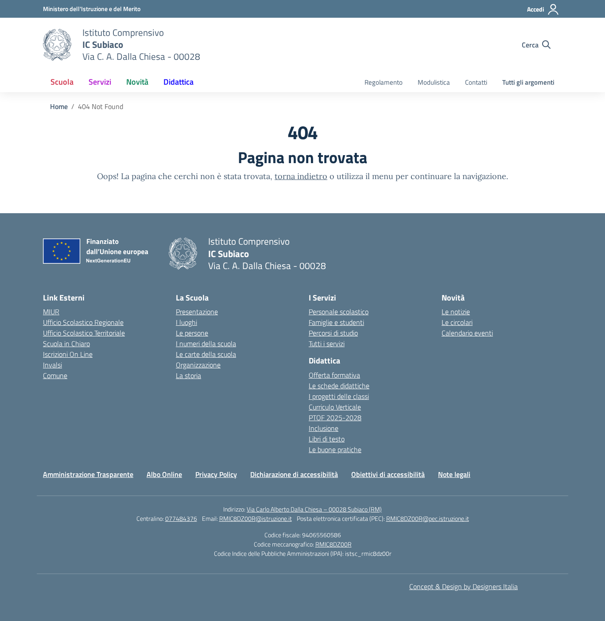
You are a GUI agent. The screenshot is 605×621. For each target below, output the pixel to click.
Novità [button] (137, 82)
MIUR (51, 311)
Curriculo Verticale (335, 407)
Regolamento (384, 82)
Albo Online (164, 474)
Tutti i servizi (327, 343)
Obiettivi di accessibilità (388, 474)
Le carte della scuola (206, 354)
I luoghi (186, 322)
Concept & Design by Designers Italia (463, 586)
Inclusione (323, 428)
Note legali (454, 474)
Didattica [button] (178, 82)
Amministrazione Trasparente (88, 474)
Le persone (192, 333)
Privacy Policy (216, 474)
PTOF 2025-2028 (335, 417)
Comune (55, 375)
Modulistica (434, 82)
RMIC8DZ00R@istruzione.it (255, 518)
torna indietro (301, 176)
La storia (188, 375)
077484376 (181, 518)
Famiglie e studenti (336, 322)
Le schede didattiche (339, 385)
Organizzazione (198, 364)
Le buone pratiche (335, 449)
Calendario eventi (467, 333)
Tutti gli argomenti (528, 82)
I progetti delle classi (339, 396)
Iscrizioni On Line (68, 354)
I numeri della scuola (206, 343)
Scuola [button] (62, 82)
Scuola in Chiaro (66, 343)
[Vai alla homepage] (57, 45)
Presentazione (197, 311)
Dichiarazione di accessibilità (294, 474)
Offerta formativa (334, 375)
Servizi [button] (100, 82)
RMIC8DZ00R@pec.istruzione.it (427, 518)
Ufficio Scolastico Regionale (83, 322)
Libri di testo (327, 439)
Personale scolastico (338, 311)
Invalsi (52, 364)
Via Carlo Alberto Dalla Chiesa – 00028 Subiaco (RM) (314, 509)
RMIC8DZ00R (333, 544)
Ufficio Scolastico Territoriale (84, 333)
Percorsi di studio (333, 333)
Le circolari (457, 322)
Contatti (476, 82)
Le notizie (456, 311)
